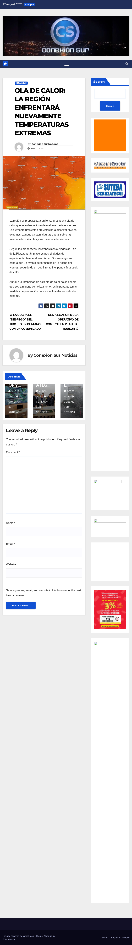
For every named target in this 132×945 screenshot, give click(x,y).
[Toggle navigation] (66, 64)
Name (10, 523)
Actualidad (21, 83)
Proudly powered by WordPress (19, 936)
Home (105, 937)
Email (10, 543)
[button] (126, 63)
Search (99, 82)
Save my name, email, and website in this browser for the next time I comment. (43, 593)
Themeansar (9, 939)
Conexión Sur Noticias (44, 144)
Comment (13, 452)
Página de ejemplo (120, 937)
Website (11, 564)
